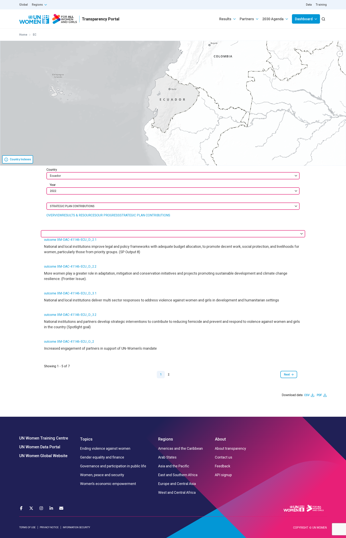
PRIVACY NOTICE (49, 527)
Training (321, 4)
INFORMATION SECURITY (76, 527)
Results (225, 19)
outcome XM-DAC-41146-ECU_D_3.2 (70, 315)
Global (23, 4)
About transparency (230, 448)
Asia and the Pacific (173, 466)
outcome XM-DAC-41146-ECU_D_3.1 (70, 293)
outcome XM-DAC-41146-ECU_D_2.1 (70, 240)
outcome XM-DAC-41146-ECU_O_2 (69, 341)
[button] (340, 47)
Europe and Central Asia (177, 483)
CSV (307, 395)
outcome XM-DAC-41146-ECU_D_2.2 (70, 266)
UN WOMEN (319, 527)
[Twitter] (31, 508)
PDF (319, 395)
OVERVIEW (54, 215)
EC (34, 34)
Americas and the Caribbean (180, 448)
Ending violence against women (105, 448)
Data (309, 4)
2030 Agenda (273, 19)
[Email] (61, 508)
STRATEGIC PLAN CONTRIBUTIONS (145, 215)
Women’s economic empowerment (108, 483)
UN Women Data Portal (39, 447)
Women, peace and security (102, 475)
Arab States (167, 457)
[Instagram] (41, 508)
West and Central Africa (177, 492)
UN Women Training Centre (43, 438)
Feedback (222, 466)
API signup (223, 475)
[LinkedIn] (51, 508)
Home (23, 34)
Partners (247, 19)
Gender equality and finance (102, 457)
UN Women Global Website (43, 455)
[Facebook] (21, 508)
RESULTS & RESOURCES (79, 215)
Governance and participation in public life (113, 466)
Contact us (223, 457)
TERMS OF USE (27, 527)
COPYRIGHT (300, 527)
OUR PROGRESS (108, 215)
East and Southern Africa (177, 475)
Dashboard (304, 19)
